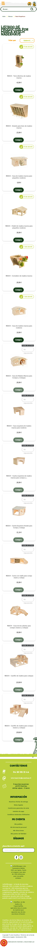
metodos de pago (18, 811)
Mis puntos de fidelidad (18, 833)
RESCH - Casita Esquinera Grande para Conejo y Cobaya (19, 527)
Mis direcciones (18, 830)
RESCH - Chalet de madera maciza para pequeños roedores (18, 227)
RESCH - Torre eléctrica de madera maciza (19, 77)
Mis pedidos (18, 824)
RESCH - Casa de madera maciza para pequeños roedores (19, 177)
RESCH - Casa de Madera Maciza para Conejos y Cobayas (19, 377)
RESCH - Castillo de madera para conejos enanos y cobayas (19, 727)
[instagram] (21, 857)
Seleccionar (29, 40)
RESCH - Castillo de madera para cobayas (19, 676)
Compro (18, 90)
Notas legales (18, 805)
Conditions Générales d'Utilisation (18, 814)
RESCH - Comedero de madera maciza (19, 276)
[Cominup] (31, 944)
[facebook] (16, 857)
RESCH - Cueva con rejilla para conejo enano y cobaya (19, 577)
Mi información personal (18, 827)
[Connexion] (29, 4)
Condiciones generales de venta (18, 808)
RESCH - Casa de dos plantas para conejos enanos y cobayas (19, 627)
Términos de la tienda (27, 935)
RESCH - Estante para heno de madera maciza (19, 127)
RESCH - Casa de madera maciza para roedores (19, 327)
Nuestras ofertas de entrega (18, 801)
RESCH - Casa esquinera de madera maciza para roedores (19, 427)
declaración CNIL (21, 937)
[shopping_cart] (34, 3)
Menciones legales (9, 937)
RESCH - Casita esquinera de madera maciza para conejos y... (19, 477)
